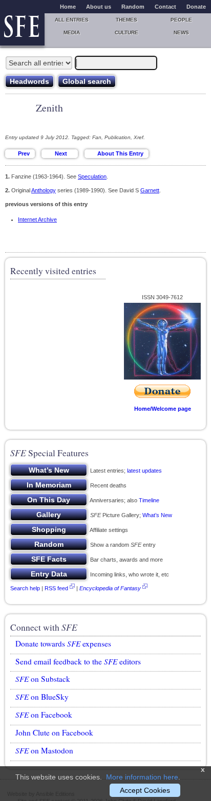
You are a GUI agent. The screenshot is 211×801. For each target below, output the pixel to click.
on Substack (42, 679)
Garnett (149, 190)
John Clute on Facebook (54, 732)
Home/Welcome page (162, 409)
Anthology (43, 190)
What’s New (157, 515)
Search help (25, 588)
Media (72, 32)
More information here (142, 777)
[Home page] (22, 29)
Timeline (149, 500)
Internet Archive (37, 219)
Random (132, 7)
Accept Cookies (145, 790)
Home (68, 7)
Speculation (92, 176)
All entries (72, 20)
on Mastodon (44, 750)
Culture (126, 32)
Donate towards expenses (63, 643)
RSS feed (56, 588)
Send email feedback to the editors (78, 661)
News (181, 32)
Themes (126, 20)
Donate (196, 7)
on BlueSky (42, 697)
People (181, 20)
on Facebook (43, 714)
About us (98, 7)
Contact (165, 7)
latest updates (144, 471)
